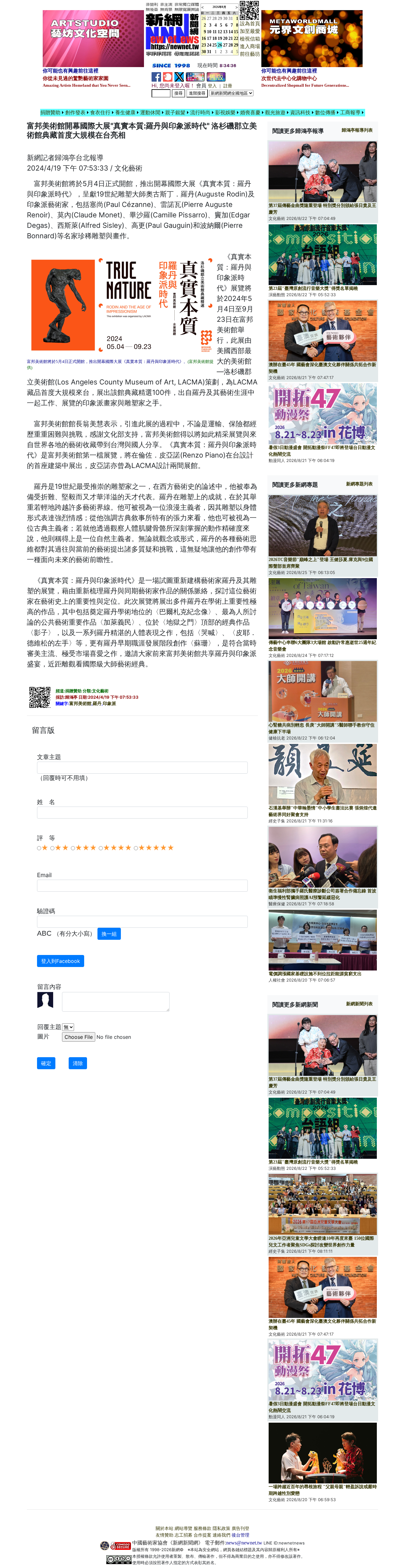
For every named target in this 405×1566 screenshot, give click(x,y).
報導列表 (357, 130)
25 (214, 45)
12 (220, 31)
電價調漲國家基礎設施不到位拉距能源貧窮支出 (315, 973)
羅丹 (97, 703)
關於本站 (164, 1528)
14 (230, 31)
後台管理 (240, 1535)
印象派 (109, 703)
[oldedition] (216, 76)
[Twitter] (179, 76)
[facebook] (156, 76)
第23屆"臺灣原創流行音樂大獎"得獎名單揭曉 (313, 288)
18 (214, 38)
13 (225, 31)
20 (225, 38)
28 (214, 18)
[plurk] (167, 76)
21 (230, 38)
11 (215, 31)
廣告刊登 (240, 1528)
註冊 (227, 86)
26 (220, 45)
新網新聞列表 (359, 1003)
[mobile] (195, 76)
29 (220, 18)
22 (236, 38)
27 (209, 18)
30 (225, 18)
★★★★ (117, 848)
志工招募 (183, 1535)
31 (230, 18)
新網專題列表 (359, 484)
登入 (212, 86)
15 (236, 31)
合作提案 (202, 1535)
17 (209, 38)
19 (220, 38)
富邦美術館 (80, 703)
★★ (61, 848)
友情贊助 (164, 1535)
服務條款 (202, 1528)
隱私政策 (221, 1528)
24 (209, 45)
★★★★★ (156, 848)
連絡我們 (221, 1535)
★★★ (86, 848)
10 (209, 31)
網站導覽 (183, 1528)
